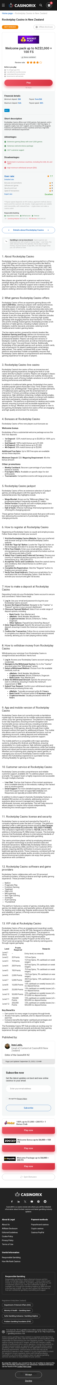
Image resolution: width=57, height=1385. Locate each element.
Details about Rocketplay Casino (28, 230)
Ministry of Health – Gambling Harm (17, 1310)
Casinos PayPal (37, 1232)
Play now (28, 1130)
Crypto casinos (37, 1228)
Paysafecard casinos (40, 1225)
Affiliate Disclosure (9, 1228)
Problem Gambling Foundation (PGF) (17, 1321)
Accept (28, 1374)
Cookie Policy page (24, 1366)
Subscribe (28, 1108)
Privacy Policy (22, 1099)
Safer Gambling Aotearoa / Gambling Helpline (21, 1316)
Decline (28, 1381)
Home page (7, 13)
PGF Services (33, 218)
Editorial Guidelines (10, 1232)
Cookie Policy (7, 1236)
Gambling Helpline (13, 218)
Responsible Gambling (11, 1257)
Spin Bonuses (30, 1177)
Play (29, 82)
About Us (6, 1225)
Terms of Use (7, 1244)
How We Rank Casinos (11, 1261)
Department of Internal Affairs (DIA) (17, 1305)
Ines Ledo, (17, 1045)
